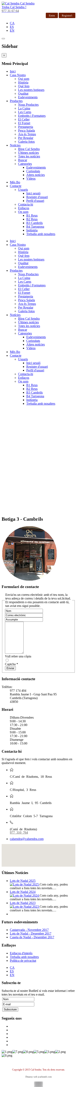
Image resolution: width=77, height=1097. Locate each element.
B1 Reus (32, 215)
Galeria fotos (26, 141)
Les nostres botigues (31, 90)
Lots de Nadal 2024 (23, 892)
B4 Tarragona (35, 226)
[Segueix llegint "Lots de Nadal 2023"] (25, 906)
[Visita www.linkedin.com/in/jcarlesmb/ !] (38, 1084)
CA (12, 23)
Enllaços (23, 208)
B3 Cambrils (34, 223)
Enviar (10, 668)
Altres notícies (35, 175)
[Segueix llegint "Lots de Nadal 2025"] (25, 884)
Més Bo (15, 182)
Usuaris (23, 189)
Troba (14, 7)
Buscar (22, 160)
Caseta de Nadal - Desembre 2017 (32, 937)
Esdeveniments (28, 97)
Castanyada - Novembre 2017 (29, 930)
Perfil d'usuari (35, 200)
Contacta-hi (25, 204)
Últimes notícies (28, 152)
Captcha (11, 664)
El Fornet (24, 123)
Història (23, 82)
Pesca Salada (26, 130)
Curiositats (33, 171)
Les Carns (24, 112)
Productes (16, 101)
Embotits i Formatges (32, 115)
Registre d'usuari (37, 197)
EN (12, 30)
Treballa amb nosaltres (40, 234)
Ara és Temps (27, 134)
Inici (13, 71)
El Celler (24, 119)
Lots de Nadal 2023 (23, 903)
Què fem (23, 86)
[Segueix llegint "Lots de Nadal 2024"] (25, 895)
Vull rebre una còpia (18, 656)
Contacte (15, 186)
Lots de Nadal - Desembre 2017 (30, 933)
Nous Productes (28, 104)
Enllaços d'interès (21, 953)
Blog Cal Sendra (29, 149)
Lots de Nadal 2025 (23, 880)
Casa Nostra (18, 75)
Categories (25, 163)
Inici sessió (33, 193)
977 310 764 (19, 832)
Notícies (15, 145)
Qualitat (23, 93)
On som (23, 212)
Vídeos (31, 178)
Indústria (32, 230)
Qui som (23, 78)
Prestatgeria (25, 127)
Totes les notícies (29, 156)
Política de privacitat (23, 960)
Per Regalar (25, 138)
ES (12, 27)
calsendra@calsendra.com (27, 839)
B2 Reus (32, 219)
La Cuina (24, 108)
